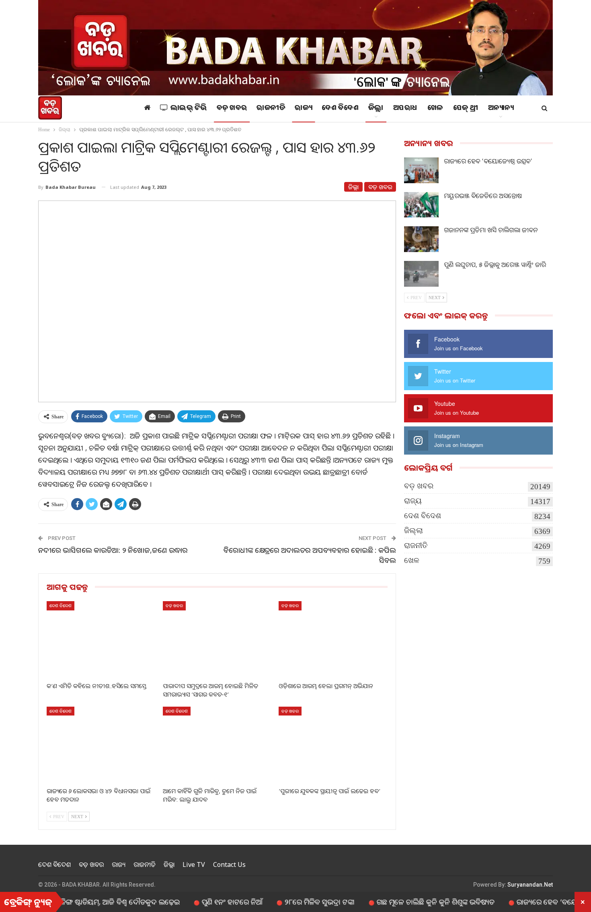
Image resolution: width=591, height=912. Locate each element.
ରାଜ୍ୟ (303, 109)
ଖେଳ (435, 109)
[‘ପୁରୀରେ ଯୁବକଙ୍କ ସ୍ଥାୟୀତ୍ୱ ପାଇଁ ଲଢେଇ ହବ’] (333, 745)
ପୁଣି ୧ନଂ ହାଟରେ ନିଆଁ (207, 901)
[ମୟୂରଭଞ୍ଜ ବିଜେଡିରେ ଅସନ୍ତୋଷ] (421, 205)
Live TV (194, 864)
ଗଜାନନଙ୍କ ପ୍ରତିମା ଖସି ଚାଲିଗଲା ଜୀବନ (491, 229)
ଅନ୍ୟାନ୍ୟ (501, 109)
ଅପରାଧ (405, 109)
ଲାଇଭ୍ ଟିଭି (188, 109)
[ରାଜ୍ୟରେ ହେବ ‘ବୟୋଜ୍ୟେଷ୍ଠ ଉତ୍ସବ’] (421, 170)
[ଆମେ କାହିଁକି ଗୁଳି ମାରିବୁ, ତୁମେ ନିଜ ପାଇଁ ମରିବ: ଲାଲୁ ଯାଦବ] (217, 745)
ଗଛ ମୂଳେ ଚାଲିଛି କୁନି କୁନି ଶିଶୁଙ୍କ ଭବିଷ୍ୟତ (411, 901)
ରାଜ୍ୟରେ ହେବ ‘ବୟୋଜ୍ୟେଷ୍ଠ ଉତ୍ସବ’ (488, 161)
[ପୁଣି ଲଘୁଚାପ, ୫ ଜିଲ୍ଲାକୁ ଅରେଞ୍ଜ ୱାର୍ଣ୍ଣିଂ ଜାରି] (421, 274)
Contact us (229, 864)
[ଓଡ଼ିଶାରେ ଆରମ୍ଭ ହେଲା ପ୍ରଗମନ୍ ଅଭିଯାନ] (333, 639)
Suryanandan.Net (530, 884)
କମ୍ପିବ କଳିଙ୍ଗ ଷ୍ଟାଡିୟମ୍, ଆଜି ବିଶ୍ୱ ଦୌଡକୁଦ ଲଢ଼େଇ (83, 901)
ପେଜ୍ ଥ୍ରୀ (465, 109)
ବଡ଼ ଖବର (232, 109)
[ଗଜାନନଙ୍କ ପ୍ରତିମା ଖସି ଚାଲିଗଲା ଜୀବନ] (421, 239)
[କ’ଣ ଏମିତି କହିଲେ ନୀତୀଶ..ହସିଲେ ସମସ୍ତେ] (101, 639)
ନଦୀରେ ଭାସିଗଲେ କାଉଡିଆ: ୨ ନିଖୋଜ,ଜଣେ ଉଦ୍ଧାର (113, 550)
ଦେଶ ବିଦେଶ (340, 109)
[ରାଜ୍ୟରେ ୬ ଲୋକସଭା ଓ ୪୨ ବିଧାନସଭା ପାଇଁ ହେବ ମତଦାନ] (101, 745)
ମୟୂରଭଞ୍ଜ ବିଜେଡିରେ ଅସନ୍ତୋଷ (483, 195)
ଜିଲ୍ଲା (376, 109)
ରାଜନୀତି (271, 109)
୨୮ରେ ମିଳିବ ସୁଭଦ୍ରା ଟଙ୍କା (295, 901)
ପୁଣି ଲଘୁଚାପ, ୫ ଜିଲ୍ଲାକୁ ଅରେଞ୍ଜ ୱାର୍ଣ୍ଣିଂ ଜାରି (495, 264)
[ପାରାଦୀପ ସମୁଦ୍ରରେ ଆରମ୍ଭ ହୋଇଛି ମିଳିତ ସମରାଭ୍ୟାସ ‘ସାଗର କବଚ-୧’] (217, 639)
